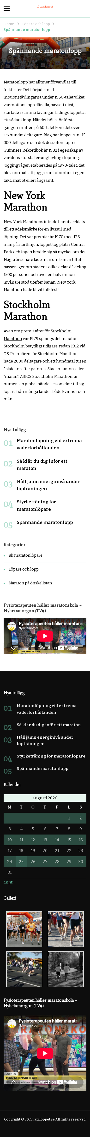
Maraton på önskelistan (30, 583)
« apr (8, 881)
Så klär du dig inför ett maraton (49, 724)
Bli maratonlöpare (25, 555)
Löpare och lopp (23, 569)
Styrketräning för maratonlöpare (51, 756)
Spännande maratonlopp (45, 522)
